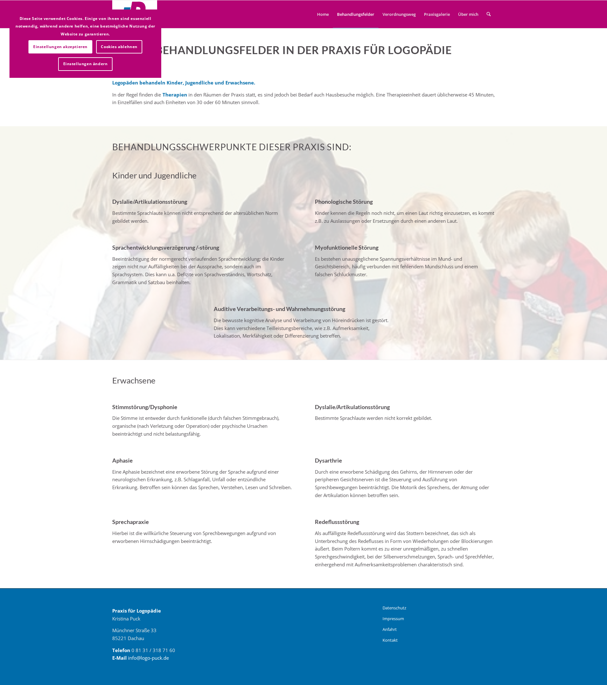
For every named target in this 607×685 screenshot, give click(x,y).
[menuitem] (323, 14)
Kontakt (390, 640)
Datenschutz (394, 608)
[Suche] (488, 14)
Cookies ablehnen (119, 46)
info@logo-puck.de (148, 658)
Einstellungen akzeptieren (60, 46)
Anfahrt (390, 629)
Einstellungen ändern (85, 63)
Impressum (393, 618)
